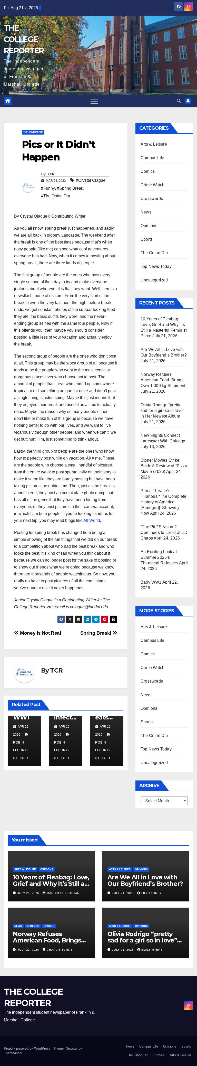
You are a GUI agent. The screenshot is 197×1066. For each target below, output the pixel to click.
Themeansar (13, 1053)
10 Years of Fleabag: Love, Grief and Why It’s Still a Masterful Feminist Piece (51, 884)
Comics (148, 171)
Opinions (149, 226)
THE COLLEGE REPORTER (24, 39)
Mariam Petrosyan (63, 893)
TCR (51, 174)
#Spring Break (70, 188)
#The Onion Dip (55, 196)
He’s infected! (65, 717)
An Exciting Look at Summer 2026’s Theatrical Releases (159, 557)
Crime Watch (152, 185)
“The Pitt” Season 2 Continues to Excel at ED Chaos (164, 532)
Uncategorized (154, 280)
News (146, 212)
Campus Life (152, 158)
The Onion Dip (33, 132)
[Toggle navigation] (94, 101)
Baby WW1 (151, 582)
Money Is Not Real (40, 633)
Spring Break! (96, 633)
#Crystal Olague (90, 180)
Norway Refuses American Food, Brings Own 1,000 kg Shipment (163, 380)
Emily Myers (152, 949)
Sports (147, 239)
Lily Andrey (151, 893)
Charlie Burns (60, 949)
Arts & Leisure (154, 144)
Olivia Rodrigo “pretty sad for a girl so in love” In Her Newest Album (162, 410)
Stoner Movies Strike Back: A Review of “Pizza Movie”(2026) (164, 466)
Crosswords (152, 198)
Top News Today (156, 266)
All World (91, 520)
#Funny (48, 188)
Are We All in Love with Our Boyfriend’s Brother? (145, 880)
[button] (179, 101)
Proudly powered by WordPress (28, 1048)
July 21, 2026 (28, 893)
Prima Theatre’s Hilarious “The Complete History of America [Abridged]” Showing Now (163, 502)
